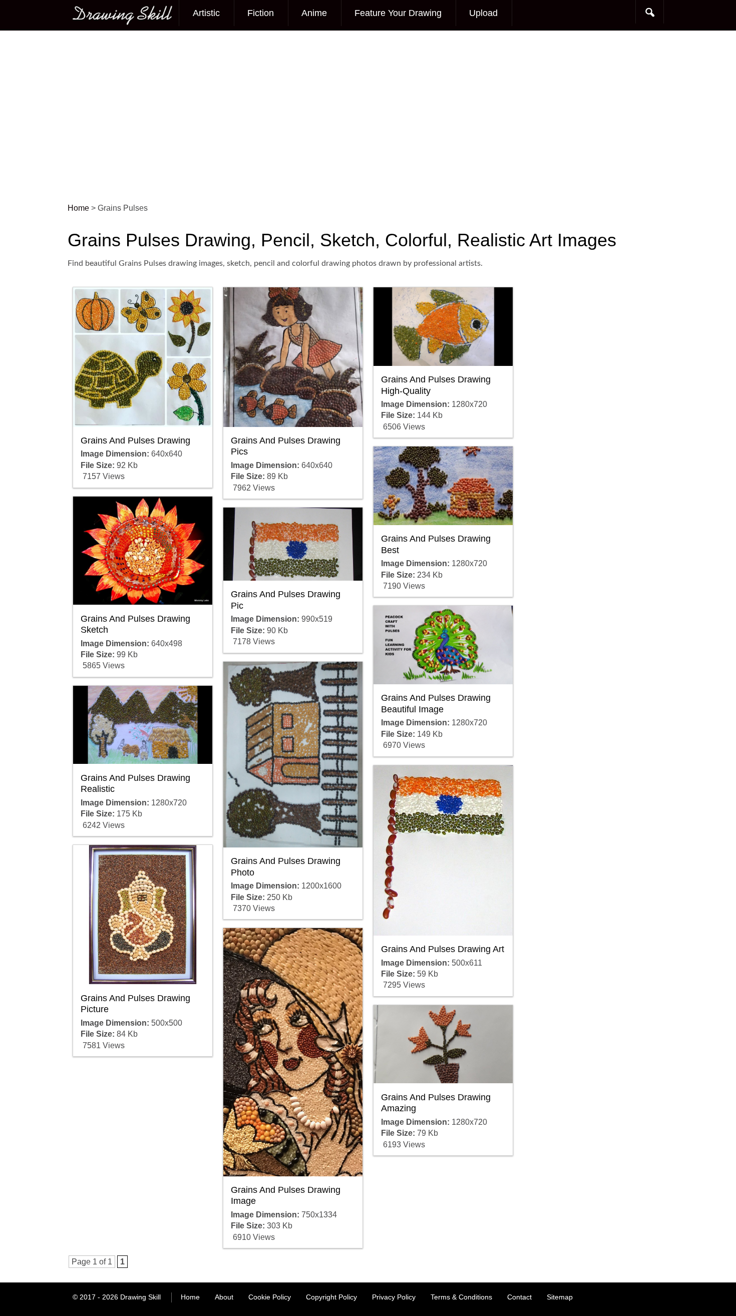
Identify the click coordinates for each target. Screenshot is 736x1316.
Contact (519, 1297)
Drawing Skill (140, 1297)
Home (190, 1297)
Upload (483, 13)
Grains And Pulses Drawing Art (442, 949)
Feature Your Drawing (398, 13)
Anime (314, 13)
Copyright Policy (331, 1297)
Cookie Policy (269, 1297)
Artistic (206, 13)
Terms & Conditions (461, 1297)
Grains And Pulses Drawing (135, 440)
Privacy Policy (394, 1297)
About (224, 1297)
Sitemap (560, 1297)
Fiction (260, 13)
